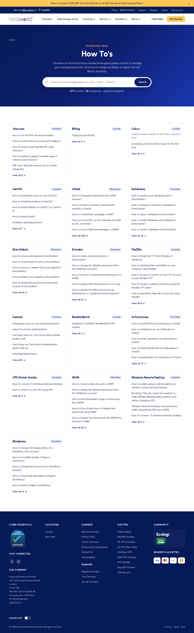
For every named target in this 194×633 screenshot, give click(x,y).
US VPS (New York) (127, 547)
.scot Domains (88, 576)
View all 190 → (80, 235)
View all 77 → (139, 363)
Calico (136, 129)
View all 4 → (138, 422)
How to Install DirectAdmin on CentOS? (32, 201)
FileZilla (136, 249)
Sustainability (88, 557)
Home (12, 39)
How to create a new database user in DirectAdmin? (152, 197)
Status (165, 10)
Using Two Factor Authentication (29, 329)
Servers (104, 18)
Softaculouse (140, 317)
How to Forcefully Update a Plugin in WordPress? (31, 459)
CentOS (17, 189)
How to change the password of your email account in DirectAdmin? (34, 284)
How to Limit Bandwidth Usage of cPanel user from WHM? (96, 401)
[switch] (27, 618)
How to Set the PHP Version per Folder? (33, 135)
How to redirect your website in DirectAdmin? (36, 276)
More (134, 18)
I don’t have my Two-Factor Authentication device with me (34, 346)
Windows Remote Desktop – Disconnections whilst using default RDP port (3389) (154, 408)
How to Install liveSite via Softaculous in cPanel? (156, 357)
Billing (76, 129)
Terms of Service (90, 541)
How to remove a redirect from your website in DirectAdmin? (36, 269)
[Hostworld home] (21, 19)
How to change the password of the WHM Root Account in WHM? (97, 419)
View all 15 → (79, 299)
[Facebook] (12, 561)
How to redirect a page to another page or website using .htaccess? (34, 158)
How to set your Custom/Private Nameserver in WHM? (96, 276)
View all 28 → (79, 427)
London (49, 531)
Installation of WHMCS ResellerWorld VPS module (93, 325)
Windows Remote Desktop (148, 377)
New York (50, 536)
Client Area (157, 19)
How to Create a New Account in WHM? (93, 384)
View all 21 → (139, 235)
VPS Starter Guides (24, 377)
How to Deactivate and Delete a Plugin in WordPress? (34, 477)
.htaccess (18, 129)
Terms (176, 626)
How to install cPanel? (23, 216)
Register (154, 10)
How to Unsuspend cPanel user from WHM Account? (94, 197)
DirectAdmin (20, 249)
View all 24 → (19, 491)
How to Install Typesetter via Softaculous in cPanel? (154, 340)
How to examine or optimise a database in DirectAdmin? (154, 207)
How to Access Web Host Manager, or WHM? (95, 229)
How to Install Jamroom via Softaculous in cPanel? (153, 331)
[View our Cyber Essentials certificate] (18, 538)
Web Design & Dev (67, 18)
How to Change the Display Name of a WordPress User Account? (32, 449)
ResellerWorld (80, 317)
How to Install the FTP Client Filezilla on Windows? (152, 258)
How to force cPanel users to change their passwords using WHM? (93, 410)
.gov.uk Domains (89, 581)
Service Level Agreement (94, 547)
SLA (183, 626)
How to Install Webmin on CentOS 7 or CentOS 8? (36, 209)
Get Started (176, 19)
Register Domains (90, 571)
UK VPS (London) (126, 541)
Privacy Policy (88, 536)
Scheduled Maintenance (24, 353)
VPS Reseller (123, 562)
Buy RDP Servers (126, 567)
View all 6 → (138, 303)
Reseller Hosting (125, 536)
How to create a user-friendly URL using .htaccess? (33, 148)
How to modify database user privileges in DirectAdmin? (154, 222)
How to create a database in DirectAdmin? (154, 229)
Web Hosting (124, 531)
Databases (138, 189)
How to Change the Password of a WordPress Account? (36, 468)
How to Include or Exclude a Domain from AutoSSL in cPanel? (93, 207)
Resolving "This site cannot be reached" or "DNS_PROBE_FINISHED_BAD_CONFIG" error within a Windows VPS (154, 397)
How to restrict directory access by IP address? (36, 141)
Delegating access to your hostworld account (35, 323)
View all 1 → (78, 141)
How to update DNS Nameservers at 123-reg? (96, 284)
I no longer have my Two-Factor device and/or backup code (36, 337)
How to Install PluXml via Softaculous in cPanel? (156, 323)
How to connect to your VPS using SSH (32, 389)
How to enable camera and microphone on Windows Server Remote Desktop (154, 386)
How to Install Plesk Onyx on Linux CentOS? (34, 195)
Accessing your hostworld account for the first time (155, 145)
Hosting (87, 18)
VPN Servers (123, 572)
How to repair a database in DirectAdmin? (154, 214)
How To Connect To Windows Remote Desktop (37, 384)
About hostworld (90, 531)
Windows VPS (124, 552)
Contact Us (87, 552)
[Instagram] (18, 561)
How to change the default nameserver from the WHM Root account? (95, 267)
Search (142, 82)
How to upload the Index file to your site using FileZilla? (155, 295)
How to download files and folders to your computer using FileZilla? (153, 267)
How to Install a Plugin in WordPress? (31, 485)
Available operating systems (27, 222)
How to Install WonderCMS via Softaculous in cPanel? (155, 350)
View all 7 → (19, 228)
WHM (75, 377)
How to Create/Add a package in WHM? (93, 214)
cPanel (76, 189)
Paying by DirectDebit (83, 135)
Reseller (119, 18)
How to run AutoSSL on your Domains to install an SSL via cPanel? (96, 222)
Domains (47, 18)
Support (142, 10)
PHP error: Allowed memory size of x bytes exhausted (34, 167)
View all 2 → (19, 396)
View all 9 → (19, 175)
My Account (177, 10)
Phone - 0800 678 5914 (123, 10)
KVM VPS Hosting (126, 557)
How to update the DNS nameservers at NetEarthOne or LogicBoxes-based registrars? (96, 291)
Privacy (168, 626)
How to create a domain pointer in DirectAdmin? (90, 258)
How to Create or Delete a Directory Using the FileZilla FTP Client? (156, 286)
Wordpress (19, 441)
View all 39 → (19, 292)
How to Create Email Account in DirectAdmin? (36, 261)
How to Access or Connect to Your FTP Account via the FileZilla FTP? (156, 276)
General (17, 317)
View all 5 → (19, 360)
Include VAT (15, 617)
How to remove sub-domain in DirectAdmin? (35, 256)
